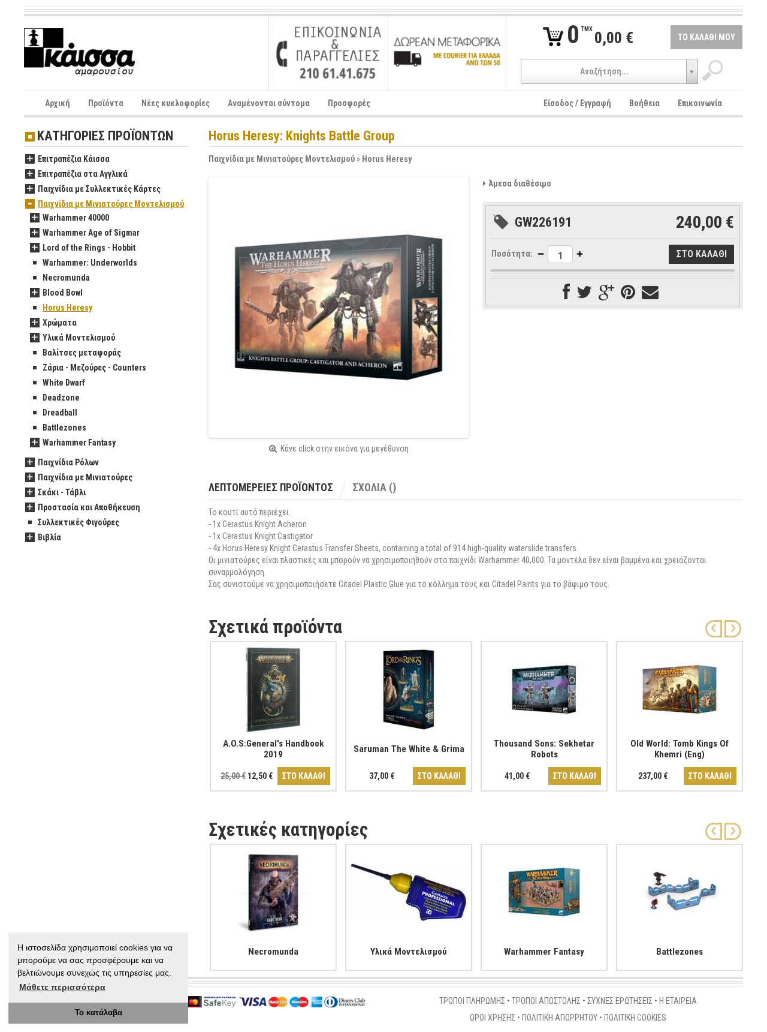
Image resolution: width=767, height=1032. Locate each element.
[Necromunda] (273, 890)
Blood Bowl (63, 292)
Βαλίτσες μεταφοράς (82, 352)
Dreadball (60, 412)
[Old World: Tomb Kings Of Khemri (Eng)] (679, 687)
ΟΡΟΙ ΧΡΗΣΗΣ (492, 1017)
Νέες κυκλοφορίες (175, 103)
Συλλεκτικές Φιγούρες (78, 522)
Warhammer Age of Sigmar (91, 232)
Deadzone (61, 397)
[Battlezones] (679, 890)
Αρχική (57, 103)
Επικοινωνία (700, 103)
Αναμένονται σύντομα (269, 103)
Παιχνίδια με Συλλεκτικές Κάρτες (99, 189)
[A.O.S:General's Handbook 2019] (273, 687)
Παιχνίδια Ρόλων (68, 462)
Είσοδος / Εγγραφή (577, 103)
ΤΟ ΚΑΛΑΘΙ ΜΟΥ (706, 37)
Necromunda (66, 277)
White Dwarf (64, 382)
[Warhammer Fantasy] (544, 890)
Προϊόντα (105, 103)
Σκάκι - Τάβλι (62, 492)
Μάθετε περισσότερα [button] (62, 987)
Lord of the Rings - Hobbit (89, 247)
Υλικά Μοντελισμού (79, 337)
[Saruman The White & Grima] (408, 687)
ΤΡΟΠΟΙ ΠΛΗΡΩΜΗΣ (472, 1001)
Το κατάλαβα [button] (98, 1013)
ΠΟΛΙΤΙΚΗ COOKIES (635, 1017)
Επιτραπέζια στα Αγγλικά (83, 174)
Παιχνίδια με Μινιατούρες (85, 477)
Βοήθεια (644, 103)
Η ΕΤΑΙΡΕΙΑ (678, 1001)
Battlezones (64, 427)
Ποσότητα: (512, 253)
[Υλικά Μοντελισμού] (408, 890)
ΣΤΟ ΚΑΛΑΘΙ (303, 776)
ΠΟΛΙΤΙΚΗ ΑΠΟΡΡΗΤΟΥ (559, 1017)
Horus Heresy (387, 159)
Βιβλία (49, 537)
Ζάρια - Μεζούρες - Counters (94, 367)
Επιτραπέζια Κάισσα (74, 159)
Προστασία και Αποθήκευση (89, 507)
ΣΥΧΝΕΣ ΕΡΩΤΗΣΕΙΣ (620, 1001)
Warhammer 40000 (76, 217)
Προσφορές (349, 103)
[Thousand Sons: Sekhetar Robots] (544, 687)
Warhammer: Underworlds (90, 262)
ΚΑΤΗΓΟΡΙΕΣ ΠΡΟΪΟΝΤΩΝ (105, 136)
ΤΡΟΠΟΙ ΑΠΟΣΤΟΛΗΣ (546, 1001)
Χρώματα (60, 322)
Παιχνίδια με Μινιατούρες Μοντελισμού (282, 159)
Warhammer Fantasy (79, 442)
